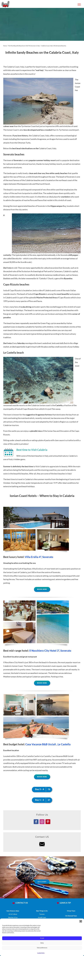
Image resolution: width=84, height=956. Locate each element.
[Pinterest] (48, 821)
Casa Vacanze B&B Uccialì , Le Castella (48, 744)
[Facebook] (36, 821)
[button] (81, 921)
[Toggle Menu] (79, 4)
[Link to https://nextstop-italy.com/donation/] (58, 903)
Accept (42, 938)
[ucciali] (36, 695)
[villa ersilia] (36, 508)
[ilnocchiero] (36, 601)
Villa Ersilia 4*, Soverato (39, 556)
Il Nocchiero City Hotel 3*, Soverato (50, 650)
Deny (42, 943)
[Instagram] (42, 821)
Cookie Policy (41, 953)
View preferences (42, 948)
